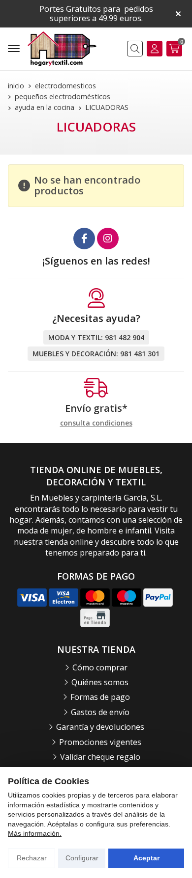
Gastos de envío (100, 712)
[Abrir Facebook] (84, 238)
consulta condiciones (96, 423)
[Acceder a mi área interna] (154, 48)
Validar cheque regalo (100, 756)
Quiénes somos (99, 682)
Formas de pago (100, 697)
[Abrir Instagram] (108, 238)
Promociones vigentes (100, 742)
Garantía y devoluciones (100, 726)
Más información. (35, 833)
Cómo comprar (100, 667)
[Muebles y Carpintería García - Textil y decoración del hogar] (62, 48)
